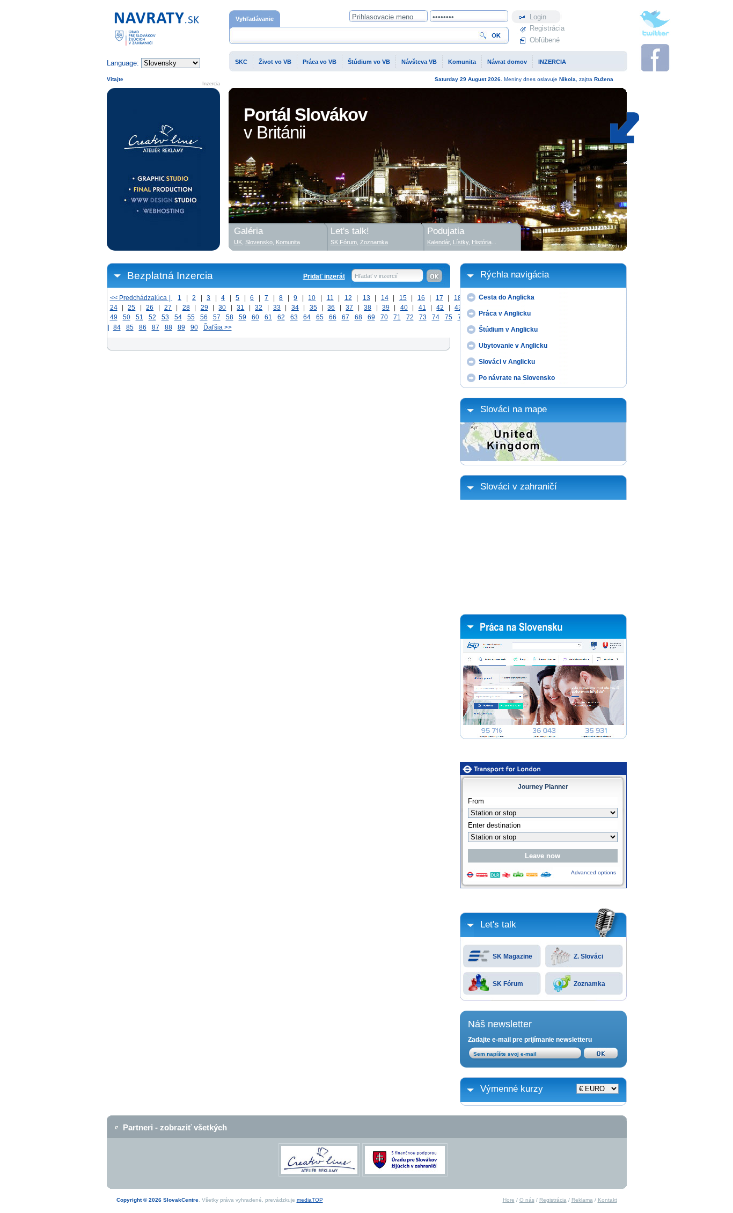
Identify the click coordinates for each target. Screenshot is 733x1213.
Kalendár (438, 242)
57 (217, 317)
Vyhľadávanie (255, 19)
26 (149, 307)
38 (367, 307)
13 (366, 298)
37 (349, 307)
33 (277, 307)
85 (130, 327)
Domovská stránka (136, 15)
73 (423, 317)
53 (165, 317)
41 (422, 307)
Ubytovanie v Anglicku (513, 345)
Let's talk (498, 924)
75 (448, 317)
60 (255, 317)
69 (371, 317)
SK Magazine (512, 956)
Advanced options (593, 872)
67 (345, 317)
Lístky (460, 242)
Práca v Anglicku (505, 313)
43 (458, 307)
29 (204, 307)
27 (168, 307)
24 (114, 307)
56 (204, 317)
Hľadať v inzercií (376, 276)
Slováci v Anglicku (507, 362)
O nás (526, 1200)
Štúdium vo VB (369, 62)
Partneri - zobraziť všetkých (175, 1127)
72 (410, 317)
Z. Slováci (588, 956)
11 (330, 298)
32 (258, 307)
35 (313, 307)
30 (222, 307)
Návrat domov (507, 62)
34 (295, 307)
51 (139, 317)
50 (126, 317)
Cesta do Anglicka (506, 297)
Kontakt (607, 1200)
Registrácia (546, 28)
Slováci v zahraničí (518, 486)
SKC (241, 62)
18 (457, 298)
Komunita (462, 62)
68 (358, 317)
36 (331, 307)
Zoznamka (589, 984)
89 (181, 327)
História (482, 242)
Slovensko (259, 242)
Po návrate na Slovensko (517, 378)
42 (440, 307)
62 (281, 317)
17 (439, 298)
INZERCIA (552, 62)
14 (385, 298)
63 (294, 317)
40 (404, 307)
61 (268, 317)
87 (155, 327)
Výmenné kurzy (511, 1089)
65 (320, 317)
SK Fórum (508, 984)
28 (186, 307)
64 (307, 317)
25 (131, 307)
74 (435, 317)
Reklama (582, 1200)
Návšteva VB (419, 62)
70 (384, 317)
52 (152, 317)
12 (348, 298)
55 (191, 317)
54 (178, 317)
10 (312, 298)
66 (332, 317)
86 (142, 327)
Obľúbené (545, 40)
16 (421, 298)
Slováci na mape (513, 409)
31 (240, 307)
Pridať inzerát (324, 276)
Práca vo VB (319, 62)
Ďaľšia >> (217, 327)
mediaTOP (310, 1200)
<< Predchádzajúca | (141, 298)
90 (194, 327)
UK (238, 242)
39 (386, 307)
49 (114, 317)
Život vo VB (275, 62)
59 (242, 317)
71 (397, 317)
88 (168, 327)
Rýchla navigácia (514, 274)
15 (403, 298)
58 (229, 317)
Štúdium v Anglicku (508, 329)
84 (117, 327)
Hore (509, 1200)
